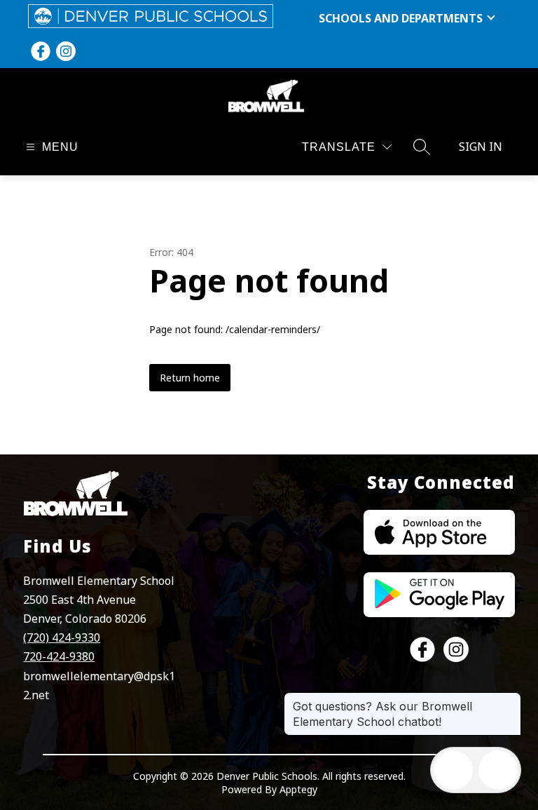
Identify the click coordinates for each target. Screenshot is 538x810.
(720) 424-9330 (61, 637)
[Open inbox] (453, 770)
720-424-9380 (59, 656)
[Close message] (510, 699)
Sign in (480, 146)
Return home (190, 377)
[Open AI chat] (498, 770)
